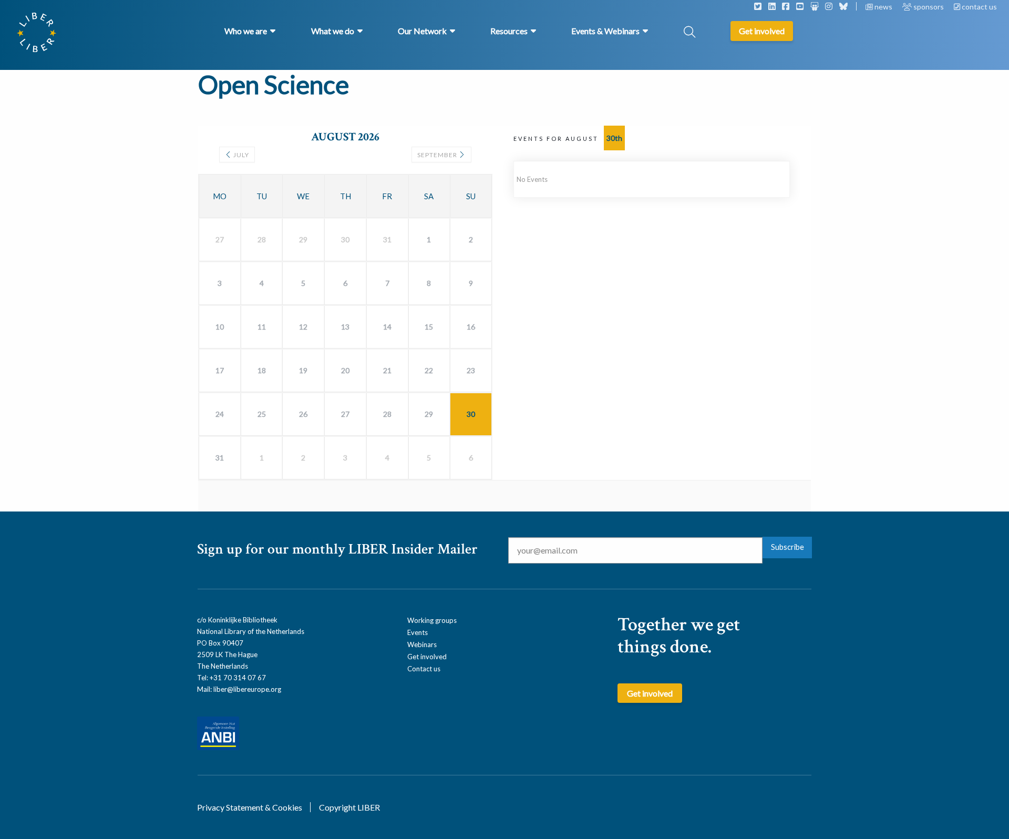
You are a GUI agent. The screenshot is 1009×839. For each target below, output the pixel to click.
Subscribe (787, 547)
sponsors (928, 6)
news (883, 6)
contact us (978, 6)
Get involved (427, 656)
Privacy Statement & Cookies (249, 807)
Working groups (432, 620)
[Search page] (689, 33)
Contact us (423, 668)
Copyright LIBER (349, 807)
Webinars (422, 644)
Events (417, 632)
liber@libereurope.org (247, 689)
